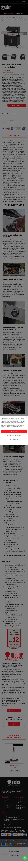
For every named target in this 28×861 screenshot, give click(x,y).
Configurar (14, 439)
